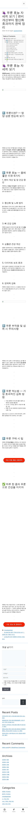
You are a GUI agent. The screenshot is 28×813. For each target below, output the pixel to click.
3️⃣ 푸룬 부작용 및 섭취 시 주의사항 (15, 52)
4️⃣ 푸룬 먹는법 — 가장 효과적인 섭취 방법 (15, 55)
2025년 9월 (5, 777)
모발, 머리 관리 (6, 804)
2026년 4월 (5, 762)
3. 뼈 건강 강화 (12, 46)
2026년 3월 (5, 764)
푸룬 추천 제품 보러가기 (14, 460)
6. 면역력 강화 (11, 51)
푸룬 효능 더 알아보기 (14, 624)
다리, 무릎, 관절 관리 (8, 801)
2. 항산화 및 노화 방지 (13, 45)
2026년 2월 (5, 767)
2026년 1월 (5, 769)
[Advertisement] (14, 133)
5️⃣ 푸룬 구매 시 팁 (11, 57)
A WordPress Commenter (18, 747)
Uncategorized (8, 630)
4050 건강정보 (6, 791)
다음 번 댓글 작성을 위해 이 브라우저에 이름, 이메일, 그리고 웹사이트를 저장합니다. (14, 682)
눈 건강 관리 (5, 799)
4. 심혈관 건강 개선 (12, 48)
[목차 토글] (22, 36)
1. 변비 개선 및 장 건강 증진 (14, 43)
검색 (3, 698)
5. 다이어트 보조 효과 (13, 49)
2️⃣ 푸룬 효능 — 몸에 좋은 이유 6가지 (14, 42)
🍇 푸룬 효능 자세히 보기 (10, 38)
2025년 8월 (5, 779)
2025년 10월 (5, 774)
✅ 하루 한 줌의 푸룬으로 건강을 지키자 (15, 60)
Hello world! (5, 747)
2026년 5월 (5, 759)
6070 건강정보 (6, 794)
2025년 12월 (5, 772)
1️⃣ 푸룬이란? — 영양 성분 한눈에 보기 (15, 40)
